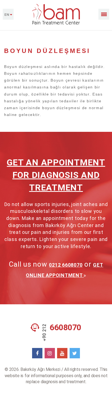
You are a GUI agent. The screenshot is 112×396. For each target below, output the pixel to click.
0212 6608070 (65, 265)
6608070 (65, 327)
